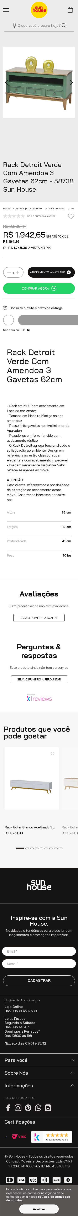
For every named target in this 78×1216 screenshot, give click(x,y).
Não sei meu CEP (14, 330)
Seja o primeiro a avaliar (39, 618)
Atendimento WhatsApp (47, 272)
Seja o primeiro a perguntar (39, 679)
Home (7, 208)
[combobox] (39, 25)
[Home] (39, 885)
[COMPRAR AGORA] (39, 288)
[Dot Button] (20, 848)
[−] (9, 273)
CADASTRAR (39, 980)
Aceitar (39, 1209)
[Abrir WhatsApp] (67, 1205)
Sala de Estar (56, 208)
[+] (17, 273)
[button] (13, 25)
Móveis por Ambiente (29, 208)
